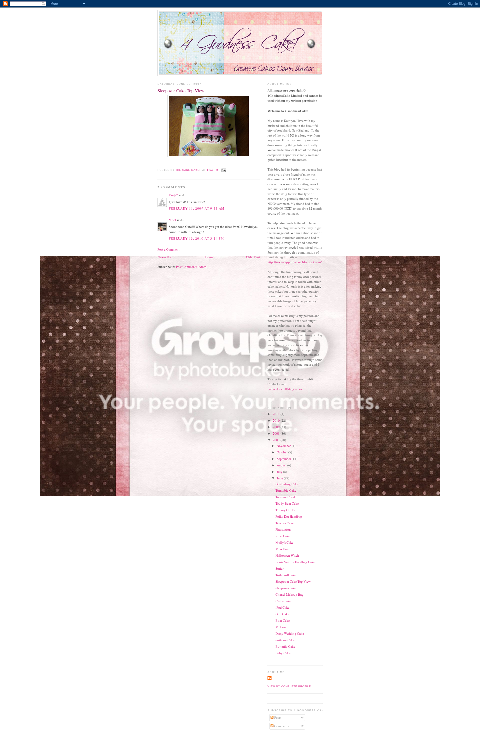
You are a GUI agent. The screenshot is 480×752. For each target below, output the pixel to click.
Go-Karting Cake (287, 484)
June (280, 478)
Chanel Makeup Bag (290, 594)
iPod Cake (283, 607)
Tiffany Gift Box (287, 510)
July (280, 471)
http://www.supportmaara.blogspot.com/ (295, 262)
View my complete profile (289, 686)
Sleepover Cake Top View (293, 581)
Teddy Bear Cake (287, 503)
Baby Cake (283, 653)
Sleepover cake (286, 588)
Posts (277, 717)
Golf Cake (282, 614)
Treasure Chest (285, 497)
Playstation (283, 529)
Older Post (253, 257)
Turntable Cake (286, 490)
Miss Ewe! (283, 549)
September (284, 458)
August (282, 465)
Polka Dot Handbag (289, 516)
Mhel (172, 220)
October (282, 452)
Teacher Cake (285, 523)
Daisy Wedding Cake (290, 633)
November (284, 445)
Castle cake (283, 601)
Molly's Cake (285, 542)
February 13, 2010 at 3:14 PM (196, 238)
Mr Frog (281, 627)
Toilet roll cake (286, 575)
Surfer (280, 568)
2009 (276, 427)
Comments (281, 726)
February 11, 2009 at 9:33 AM (196, 208)
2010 (276, 420)
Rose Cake (283, 536)
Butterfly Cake (285, 646)
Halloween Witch (287, 555)
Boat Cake (283, 620)
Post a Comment (169, 249)
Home (209, 257)
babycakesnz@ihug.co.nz (285, 389)
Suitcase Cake (285, 640)
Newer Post (165, 257)
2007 (276, 440)
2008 (276, 433)
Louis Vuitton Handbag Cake (295, 562)
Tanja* (173, 195)
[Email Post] (223, 170)
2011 (276, 414)
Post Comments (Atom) (191, 266)
